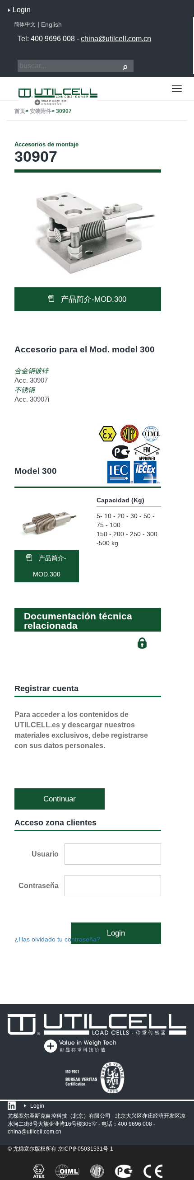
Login (22, 10)
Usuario (45, 854)
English (51, 24)
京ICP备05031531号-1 (85, 1149)
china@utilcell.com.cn (116, 38)
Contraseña (38, 886)
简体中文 (25, 24)
